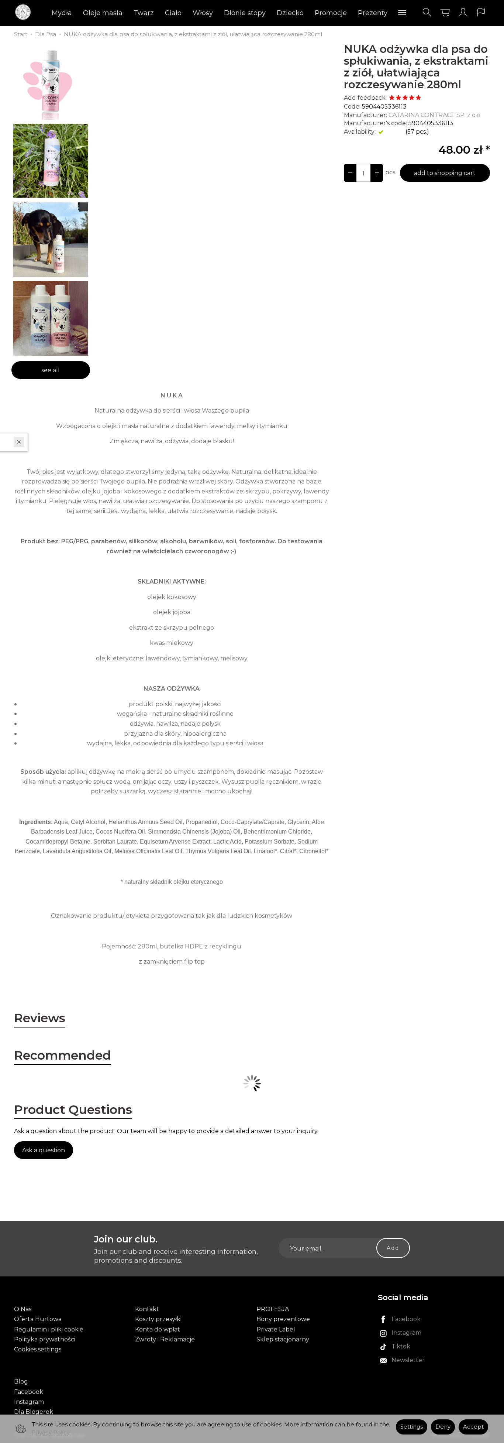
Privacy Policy (50, 1432)
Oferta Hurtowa (38, 1319)
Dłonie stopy (245, 13)
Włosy (203, 13)
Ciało (173, 13)
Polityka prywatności (44, 1339)
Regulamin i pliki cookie (48, 1329)
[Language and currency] (481, 12)
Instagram (29, 1401)
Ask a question (43, 1150)
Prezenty (372, 13)
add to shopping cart (445, 173)
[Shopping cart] (445, 12)
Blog (21, 1381)
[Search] (427, 12)
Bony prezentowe (283, 1319)
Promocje (331, 13)
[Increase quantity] (350, 173)
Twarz (144, 13)
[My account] (463, 12)
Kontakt (147, 1309)
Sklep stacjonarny (282, 1339)
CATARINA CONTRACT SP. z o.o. (435, 115)
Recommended (62, 1055)
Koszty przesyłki (158, 1319)
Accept (473, 1426)
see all (50, 370)
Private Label (275, 1329)
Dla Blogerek (33, 1411)
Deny (443, 1426)
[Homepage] (25, 12)
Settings (411, 1426)
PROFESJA (272, 1309)
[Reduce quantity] (376, 173)
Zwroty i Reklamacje (165, 1339)
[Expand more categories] (402, 13)
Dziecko (290, 13)
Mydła (62, 13)
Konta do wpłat (157, 1329)
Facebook (28, 1391)
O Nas (22, 1309)
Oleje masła (102, 13)
